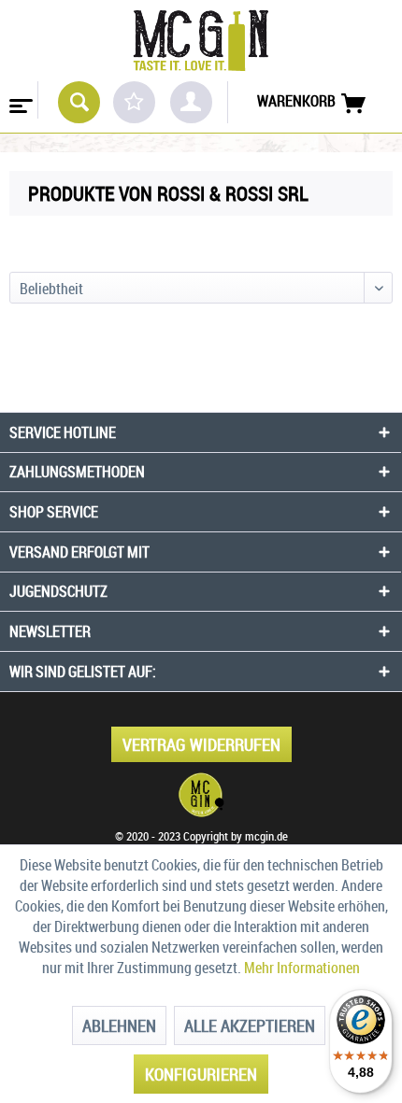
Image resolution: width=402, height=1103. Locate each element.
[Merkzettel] (134, 102)
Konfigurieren (201, 1074)
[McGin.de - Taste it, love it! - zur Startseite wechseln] (201, 40)
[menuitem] (19, 100)
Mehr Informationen (302, 967)
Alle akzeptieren (249, 1025)
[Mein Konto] (191, 102)
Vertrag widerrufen (201, 744)
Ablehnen (119, 1025)
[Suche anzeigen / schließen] (79, 102)
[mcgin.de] (201, 794)
